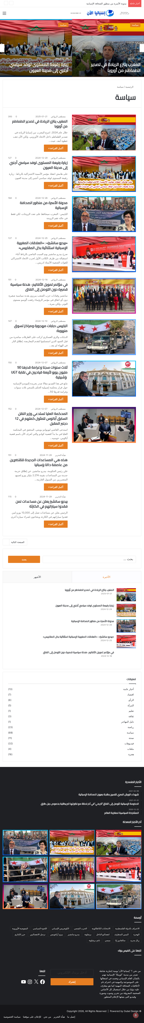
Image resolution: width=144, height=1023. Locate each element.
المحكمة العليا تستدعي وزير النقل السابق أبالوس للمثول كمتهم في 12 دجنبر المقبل (41, 418)
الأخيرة (106, 577)
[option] (108, 48)
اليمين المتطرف (121, 934)
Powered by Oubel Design (124, 1011)
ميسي (107, 940)
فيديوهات (129, 743)
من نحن (47, 1016)
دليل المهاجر (127, 721)
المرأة (131, 705)
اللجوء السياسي (40, 928)
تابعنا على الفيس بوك (129, 950)
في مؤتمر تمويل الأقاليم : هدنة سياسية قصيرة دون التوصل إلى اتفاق (39, 287)
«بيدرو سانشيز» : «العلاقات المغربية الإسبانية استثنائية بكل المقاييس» (42, 245)
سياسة (135, 24)
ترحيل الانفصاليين (37, 934)
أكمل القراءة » (55, 148)
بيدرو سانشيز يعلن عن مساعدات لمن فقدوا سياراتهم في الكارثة (42, 503)
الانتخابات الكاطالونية (101, 928)
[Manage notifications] (136, 1015)
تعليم (131, 710)
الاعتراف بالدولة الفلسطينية (127, 928)
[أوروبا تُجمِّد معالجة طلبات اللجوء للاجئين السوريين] (25, 869)
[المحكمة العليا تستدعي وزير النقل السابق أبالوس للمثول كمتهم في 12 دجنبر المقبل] (104, 425)
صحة (131, 738)
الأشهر (37, 577)
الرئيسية (129, 86)
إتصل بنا (71, 1016)
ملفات (130, 748)
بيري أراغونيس (56, 934)
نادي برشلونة (94, 940)
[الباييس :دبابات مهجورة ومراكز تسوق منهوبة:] (104, 337)
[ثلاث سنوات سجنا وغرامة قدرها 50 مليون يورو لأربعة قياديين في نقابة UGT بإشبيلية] (104, 379)
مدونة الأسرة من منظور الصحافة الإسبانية (44, 205)
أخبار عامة (128, 689)
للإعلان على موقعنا (32, 1016)
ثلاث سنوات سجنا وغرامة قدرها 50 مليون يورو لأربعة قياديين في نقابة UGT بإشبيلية (39, 372)
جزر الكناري (20, 934)
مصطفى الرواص (58, 116)
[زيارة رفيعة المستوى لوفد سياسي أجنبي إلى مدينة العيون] (36, 48)
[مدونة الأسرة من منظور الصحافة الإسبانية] (104, 214)
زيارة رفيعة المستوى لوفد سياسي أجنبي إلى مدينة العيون (38, 67)
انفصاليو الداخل (102, 934)
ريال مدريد (134, 940)
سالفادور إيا (120, 940)
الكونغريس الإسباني (60, 928)
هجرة (131, 754)
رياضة (131, 727)
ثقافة (131, 716)
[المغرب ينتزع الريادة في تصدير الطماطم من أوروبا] (108, 48)
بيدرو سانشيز (74, 934)
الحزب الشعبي (80, 928)
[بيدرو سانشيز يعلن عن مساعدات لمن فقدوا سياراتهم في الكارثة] (104, 513)
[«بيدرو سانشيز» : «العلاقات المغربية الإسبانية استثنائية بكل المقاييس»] (104, 254)
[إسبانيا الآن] (100, 13)
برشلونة (87, 934)
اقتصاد (130, 694)
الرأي (131, 700)
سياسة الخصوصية (12, 1016)
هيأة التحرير (60, 455)
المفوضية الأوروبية (20, 928)
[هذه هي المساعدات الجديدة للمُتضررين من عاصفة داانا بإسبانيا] (104, 471)
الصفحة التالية (17, 542)
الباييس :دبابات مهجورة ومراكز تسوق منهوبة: (41, 328)
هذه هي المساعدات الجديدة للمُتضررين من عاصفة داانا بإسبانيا (39, 462)
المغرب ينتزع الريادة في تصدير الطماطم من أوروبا (115, 67)
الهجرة (136, 934)
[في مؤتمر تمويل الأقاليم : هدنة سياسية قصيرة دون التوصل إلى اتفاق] (104, 296)
